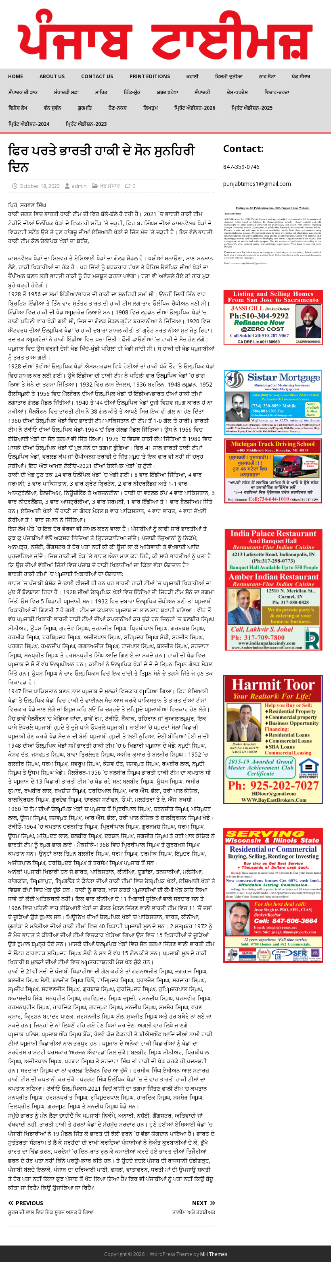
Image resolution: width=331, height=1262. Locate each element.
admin (79, 185)
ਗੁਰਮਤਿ (85, 107)
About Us (52, 76)
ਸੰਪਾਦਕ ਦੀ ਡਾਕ (23, 92)
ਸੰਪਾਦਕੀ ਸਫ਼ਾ (66, 92)
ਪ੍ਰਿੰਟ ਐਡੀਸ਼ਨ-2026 (194, 107)
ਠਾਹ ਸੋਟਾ (267, 76)
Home (15, 76)
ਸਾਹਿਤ (101, 92)
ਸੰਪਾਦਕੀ (202, 92)
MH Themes (213, 1254)
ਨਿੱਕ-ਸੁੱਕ (132, 92)
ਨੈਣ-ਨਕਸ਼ (118, 107)
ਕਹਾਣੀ (192, 76)
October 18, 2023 (39, 185)
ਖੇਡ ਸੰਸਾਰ (301, 76)
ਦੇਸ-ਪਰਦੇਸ (237, 92)
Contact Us (97, 76)
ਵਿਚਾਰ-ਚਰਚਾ (276, 92)
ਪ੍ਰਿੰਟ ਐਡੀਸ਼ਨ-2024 (28, 124)
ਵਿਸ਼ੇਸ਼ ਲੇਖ (17, 107)
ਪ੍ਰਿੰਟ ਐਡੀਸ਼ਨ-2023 (86, 124)
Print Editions (150, 76)
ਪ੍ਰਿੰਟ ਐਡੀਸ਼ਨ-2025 (252, 107)
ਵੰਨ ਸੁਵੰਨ (52, 107)
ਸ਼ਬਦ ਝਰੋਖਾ (167, 92)
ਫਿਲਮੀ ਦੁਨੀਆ (229, 76)
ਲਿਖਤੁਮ (150, 107)
